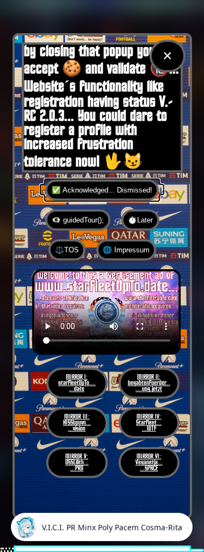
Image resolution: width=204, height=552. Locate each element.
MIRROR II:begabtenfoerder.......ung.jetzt (149, 383)
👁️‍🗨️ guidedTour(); (78, 220)
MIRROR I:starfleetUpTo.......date (77, 383)
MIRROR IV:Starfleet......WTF (149, 423)
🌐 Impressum (126, 250)
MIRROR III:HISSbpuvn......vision (77, 423)
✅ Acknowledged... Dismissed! (102, 190)
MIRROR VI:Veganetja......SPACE (149, 463)
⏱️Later (140, 220)
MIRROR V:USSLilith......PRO (77, 463)
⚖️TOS (67, 250)
